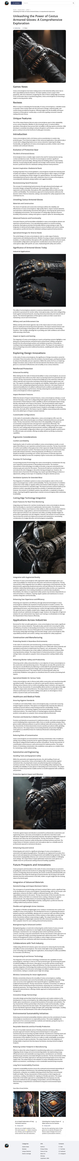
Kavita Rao (17, 28)
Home (14, 9)
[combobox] (48, 3)
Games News (21, 9)
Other (27, 9)
